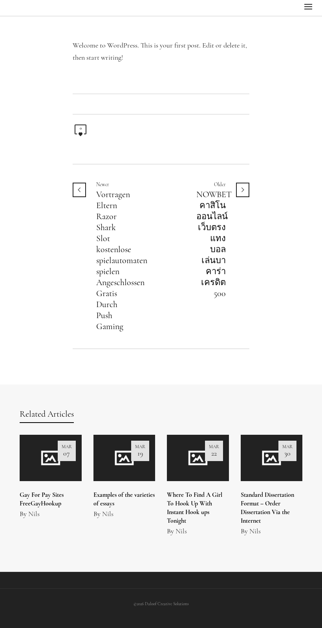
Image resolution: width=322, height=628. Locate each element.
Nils (34, 514)
